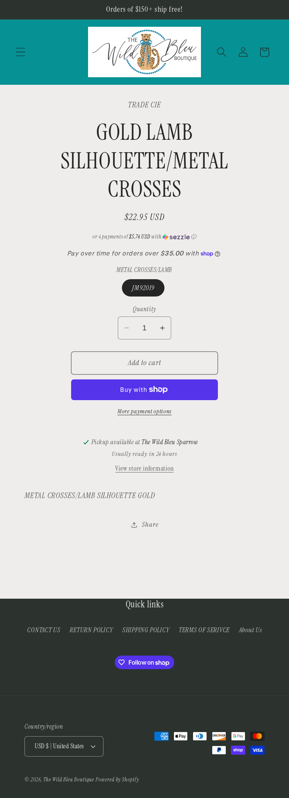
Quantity (144, 309)
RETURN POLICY (91, 629)
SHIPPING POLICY (146, 629)
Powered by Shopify (117, 779)
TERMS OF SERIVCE (204, 629)
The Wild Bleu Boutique (68, 779)
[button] (20, 52)
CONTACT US (44, 629)
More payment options (144, 411)
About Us (250, 629)
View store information (144, 468)
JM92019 (143, 287)
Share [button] (150, 524)
